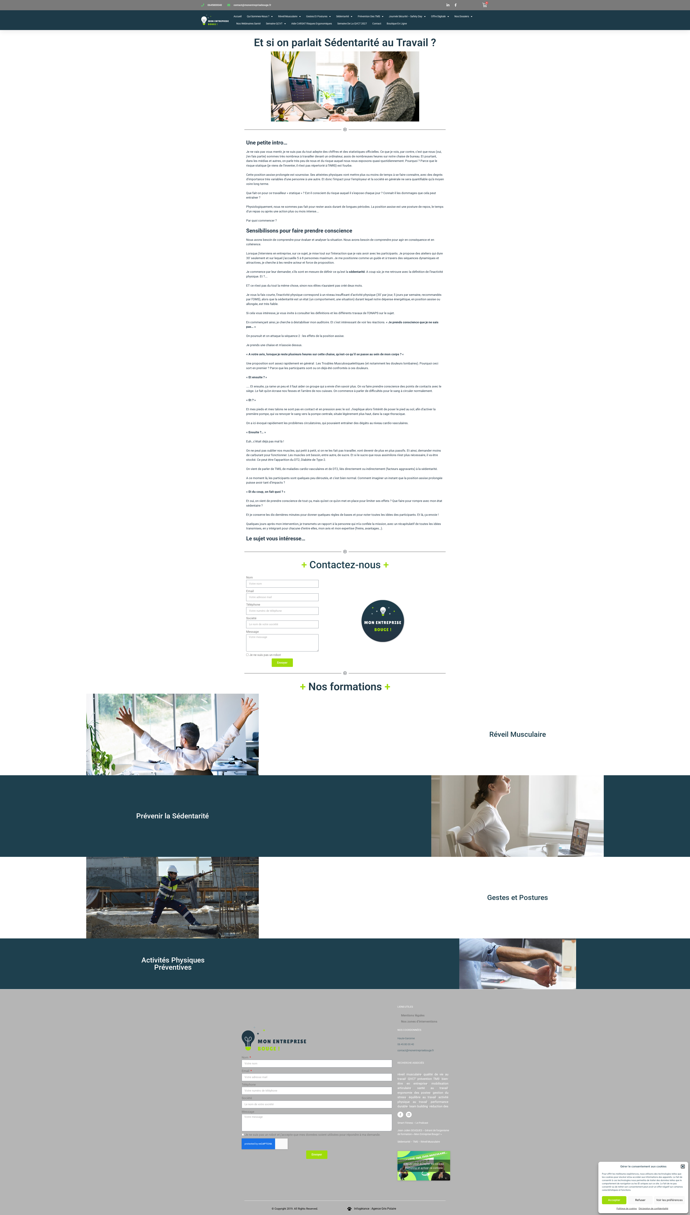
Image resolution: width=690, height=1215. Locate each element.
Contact (376, 23)
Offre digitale (438, 16)
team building (418, 1106)
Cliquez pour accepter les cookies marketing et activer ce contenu (424, 1165)
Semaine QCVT (274, 23)
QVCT (411, 1079)
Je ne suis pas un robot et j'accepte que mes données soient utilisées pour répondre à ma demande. (312, 1134)
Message (252, 631)
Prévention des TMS (369, 16)
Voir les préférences (669, 1200)
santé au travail (432, 1088)
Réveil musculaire (287, 16)
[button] (683, 1166)
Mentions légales (413, 1015)
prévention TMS (428, 1079)
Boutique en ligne (397, 23)
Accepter (614, 1200)
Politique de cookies (627, 1208)
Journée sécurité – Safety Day (405, 16)
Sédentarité (342, 16)
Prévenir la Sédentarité (172, 816)
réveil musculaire (409, 1074)
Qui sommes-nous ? (258, 16)
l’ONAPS (373, 313)
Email (250, 591)
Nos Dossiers (461, 16)
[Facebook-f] (400, 1114)
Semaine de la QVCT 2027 (352, 23)
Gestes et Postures (316, 16)
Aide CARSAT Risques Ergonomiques (311, 23)
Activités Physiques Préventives (173, 963)
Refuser (640, 1200)
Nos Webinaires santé (248, 23)
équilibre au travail (422, 1097)
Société (251, 618)
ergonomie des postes (413, 1092)
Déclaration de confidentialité (653, 1208)
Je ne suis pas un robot (265, 655)
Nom (249, 577)
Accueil (238, 16)
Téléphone (253, 604)
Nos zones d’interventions (419, 1021)
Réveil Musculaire (517, 734)
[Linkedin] (409, 1114)
